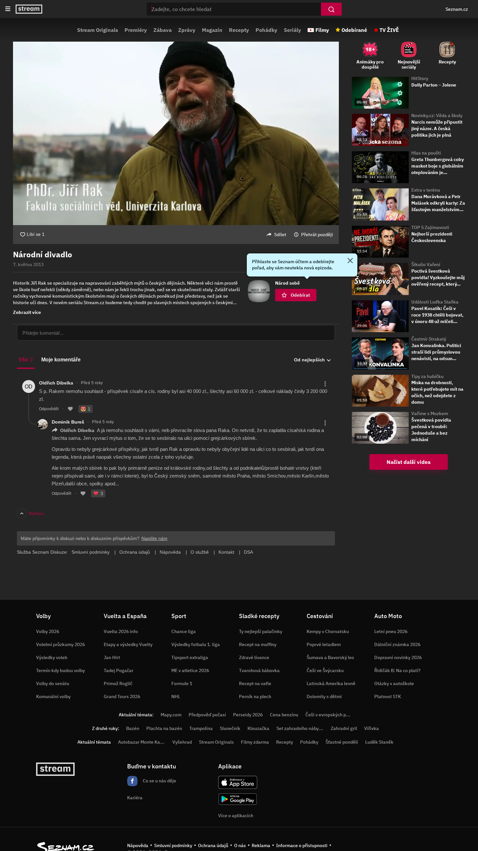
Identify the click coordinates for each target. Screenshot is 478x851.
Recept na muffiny (257, 644)
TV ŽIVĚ (389, 30)
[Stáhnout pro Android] (237, 799)
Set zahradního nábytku (300, 728)
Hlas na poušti (426, 153)
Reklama (261, 845)
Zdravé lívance (254, 657)
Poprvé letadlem (324, 644)
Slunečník (230, 728)
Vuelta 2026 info (121, 631)
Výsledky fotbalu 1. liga (195, 644)
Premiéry (136, 30)
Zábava (162, 30)
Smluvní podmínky (173, 845)
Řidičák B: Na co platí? (397, 670)
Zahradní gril (344, 728)
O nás (240, 845)
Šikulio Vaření (425, 264)
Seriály (292, 30)
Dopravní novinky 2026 (398, 657)
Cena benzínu (284, 715)
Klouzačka (258, 728)
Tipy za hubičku (427, 376)
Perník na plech (255, 696)
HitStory (419, 78)
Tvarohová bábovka (259, 670)
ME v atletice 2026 (190, 670)
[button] (176, 133)
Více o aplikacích (235, 815)
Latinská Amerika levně (331, 683)
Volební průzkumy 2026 (60, 644)
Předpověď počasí (207, 715)
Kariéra (134, 798)
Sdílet (280, 234)
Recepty (239, 30)
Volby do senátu (52, 683)
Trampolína (201, 728)
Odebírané (354, 30)
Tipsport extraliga (189, 657)
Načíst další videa (409, 462)
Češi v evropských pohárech (334, 715)
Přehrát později (317, 234)
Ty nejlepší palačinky (260, 631)
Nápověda (137, 845)
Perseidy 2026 (248, 715)
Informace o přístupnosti (301, 845)
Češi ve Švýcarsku (325, 670)
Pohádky (266, 30)
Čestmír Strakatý (428, 339)
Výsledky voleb (51, 657)
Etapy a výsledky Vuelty (128, 644)
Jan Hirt (112, 657)
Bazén (132, 728)
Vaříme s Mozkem (429, 413)
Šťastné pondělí (341, 742)
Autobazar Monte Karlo (142, 742)
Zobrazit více (27, 312)
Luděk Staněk (379, 742)
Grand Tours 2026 (122, 696)
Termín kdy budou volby (60, 670)
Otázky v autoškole (394, 683)
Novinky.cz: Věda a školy (436, 115)
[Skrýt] (350, 261)
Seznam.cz (456, 9)
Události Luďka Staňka (434, 302)
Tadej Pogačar (118, 670)
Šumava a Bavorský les (330, 657)
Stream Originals (97, 30)
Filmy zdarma (255, 742)
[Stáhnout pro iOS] (237, 782)
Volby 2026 (47, 631)
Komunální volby (53, 696)
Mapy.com (171, 715)
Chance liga (183, 631)
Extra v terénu (425, 190)
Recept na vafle (255, 683)
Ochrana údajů (213, 845)
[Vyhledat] (331, 9)
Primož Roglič (118, 683)
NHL (175, 696)
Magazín (212, 30)
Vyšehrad (182, 742)
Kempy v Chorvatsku (328, 631)
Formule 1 (181, 683)
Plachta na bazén (164, 728)
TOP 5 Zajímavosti (430, 227)
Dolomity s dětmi (324, 696)
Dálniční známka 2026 (397, 644)
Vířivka (371, 728)
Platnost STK (387, 696)
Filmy (322, 30)
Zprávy (186, 30)
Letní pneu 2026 (390, 631)
